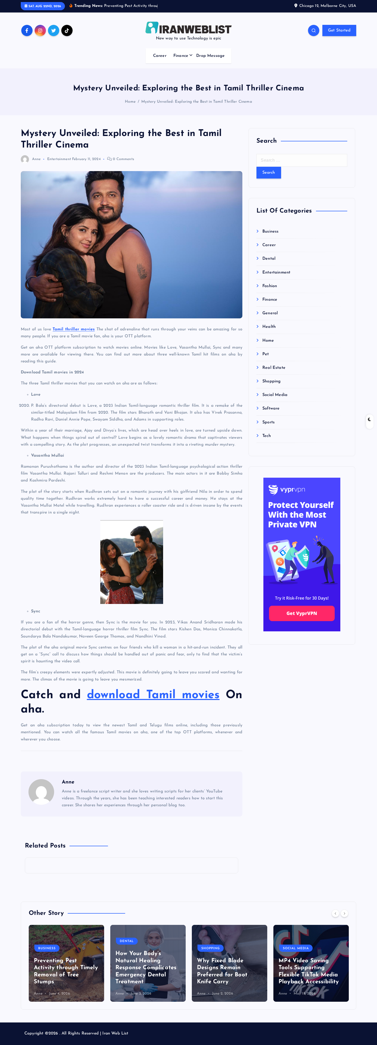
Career (159, 56)
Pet (265, 354)
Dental (268, 259)
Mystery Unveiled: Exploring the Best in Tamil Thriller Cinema (196, 102)
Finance (180, 56)
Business (270, 231)
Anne (36, 159)
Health (269, 327)
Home (130, 102)
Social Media (274, 395)
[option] (66, 963)
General (270, 313)
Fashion (269, 286)
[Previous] (335, 913)
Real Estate (273, 368)
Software (271, 408)
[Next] (344, 913)
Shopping (271, 381)
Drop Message (210, 56)
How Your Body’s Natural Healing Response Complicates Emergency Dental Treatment (64, 968)
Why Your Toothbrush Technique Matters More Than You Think (308, 975)
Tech (266, 436)
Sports (268, 422)
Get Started (339, 30)
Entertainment (59, 159)
